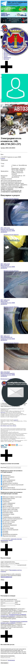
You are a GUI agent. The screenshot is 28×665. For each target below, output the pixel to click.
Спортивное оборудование (9, 525)
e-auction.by (16, 419)
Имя (16, 602)
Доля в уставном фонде (8, 487)
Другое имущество (7, 481)
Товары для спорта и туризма (10, 511)
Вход (2, 579)
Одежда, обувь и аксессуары (10, 509)
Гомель (8, 425)
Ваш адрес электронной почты (9, 599)
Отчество (17, 604)
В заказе (3, 158)
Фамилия (17, 601)
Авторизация (11, 660)
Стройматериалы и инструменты (11, 517)
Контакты (6, 59)
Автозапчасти (6, 526)
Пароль (17, 563)
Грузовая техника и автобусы (10, 483)
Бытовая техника (7, 500)
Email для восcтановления (7, 655)
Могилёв (14, 425)
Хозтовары (5, 532)
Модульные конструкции (9, 536)
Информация (7, 57)
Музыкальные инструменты (9, 534)
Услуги (5, 56)
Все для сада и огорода (8, 522)
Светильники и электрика (9, 520)
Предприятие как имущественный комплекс (14, 489)
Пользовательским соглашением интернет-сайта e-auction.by (13, 615)
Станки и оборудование (8, 480)
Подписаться (4, 541)
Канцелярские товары (8, 514)
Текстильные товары (8, 528)
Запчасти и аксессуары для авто (10, 507)
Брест (2, 425)
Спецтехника (6, 478)
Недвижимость (6, 475)
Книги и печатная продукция (10, 529)
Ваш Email (3, 467)
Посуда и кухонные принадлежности (12, 518)
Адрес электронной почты (8, 561)
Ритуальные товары (7, 512)
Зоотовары (5, 531)
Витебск (4, 425)
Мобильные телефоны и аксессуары (12, 497)
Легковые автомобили (8, 477)
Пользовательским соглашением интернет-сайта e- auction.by (14, 622)
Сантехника (5, 515)
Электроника (5, 501)
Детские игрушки (7, 523)
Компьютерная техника (8, 498)
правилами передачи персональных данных (11, 539)
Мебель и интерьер (7, 504)
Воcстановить (4, 663)
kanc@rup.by (3, 412)
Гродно (11, 425)
